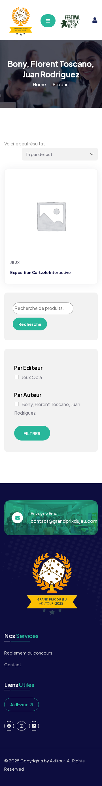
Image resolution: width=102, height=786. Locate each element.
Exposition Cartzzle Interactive (40, 272)
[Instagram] (21, 726)
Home (39, 84)
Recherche (29, 324)
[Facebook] (9, 726)
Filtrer (32, 433)
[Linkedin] (34, 726)
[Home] (20, 21)
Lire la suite (52, 246)
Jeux (15, 262)
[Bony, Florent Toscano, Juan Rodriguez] (16, 404)
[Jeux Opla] (16, 377)
